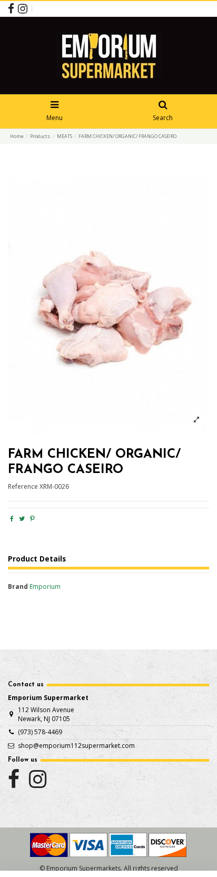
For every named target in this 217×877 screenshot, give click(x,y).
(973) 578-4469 (40, 731)
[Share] (12, 518)
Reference (23, 486)
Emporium (45, 586)
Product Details (37, 559)
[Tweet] (22, 518)
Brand (18, 587)
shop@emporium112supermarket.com (76, 745)
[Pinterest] (32, 518)
